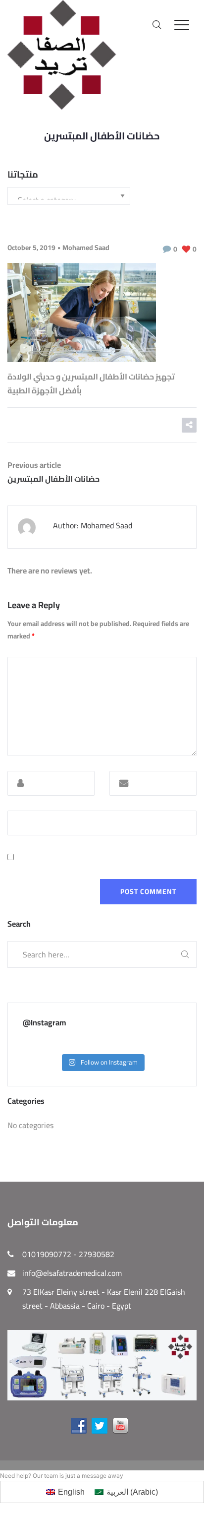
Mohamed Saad (85, 247)
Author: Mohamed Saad (92, 525)
